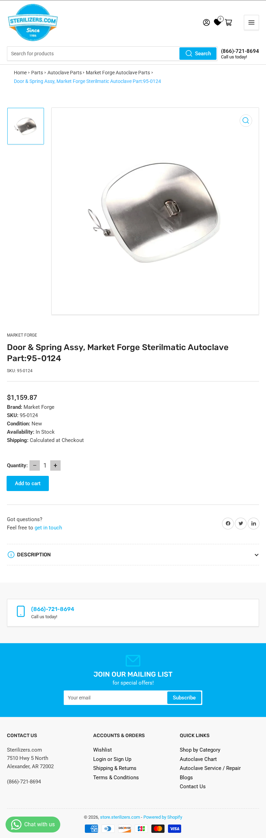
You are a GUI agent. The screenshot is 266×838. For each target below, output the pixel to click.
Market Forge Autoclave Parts (118, 72)
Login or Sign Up (112, 759)
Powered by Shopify (162, 817)
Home (20, 72)
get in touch (48, 528)
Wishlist (102, 750)
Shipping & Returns (114, 768)
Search (203, 53)
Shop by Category (200, 750)
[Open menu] (251, 22)
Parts (37, 72)
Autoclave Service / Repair (210, 768)
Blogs (186, 777)
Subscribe (184, 698)
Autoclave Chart (198, 759)
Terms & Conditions (116, 777)
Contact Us (193, 786)
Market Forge (22, 335)
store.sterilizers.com (120, 817)
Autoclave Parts (64, 72)
